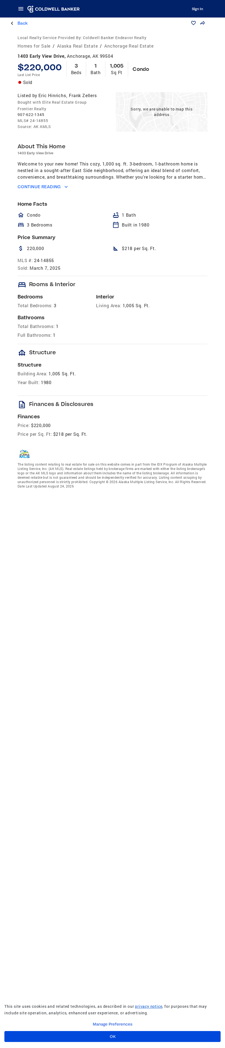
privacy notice (148, 1006)
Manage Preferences (113, 1024)
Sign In (197, 9)
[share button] (202, 23)
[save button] (193, 23)
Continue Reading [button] (39, 186)
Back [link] (23, 23)
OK (113, 1036)
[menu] (22, 8)
